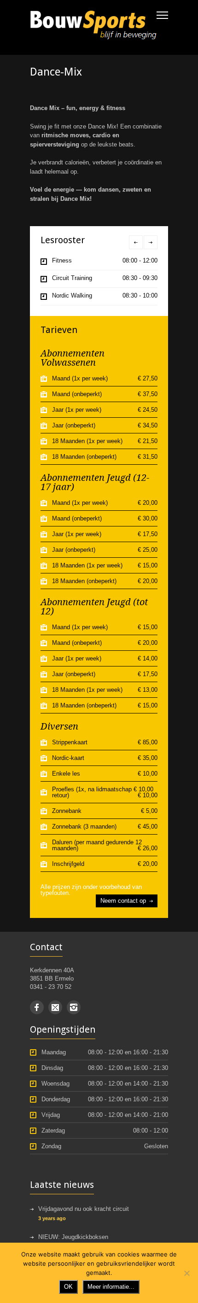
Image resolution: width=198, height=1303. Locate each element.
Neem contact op (123, 900)
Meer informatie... (110, 1286)
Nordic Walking (72, 295)
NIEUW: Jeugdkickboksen (73, 1236)
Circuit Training (72, 278)
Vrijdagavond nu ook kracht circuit (83, 1208)
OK (68, 1286)
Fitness (62, 260)
